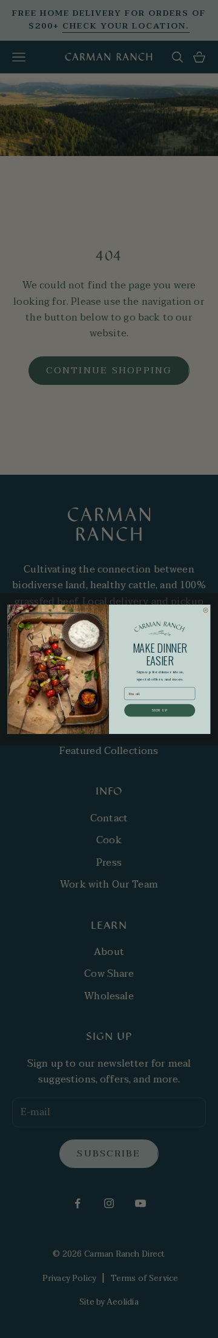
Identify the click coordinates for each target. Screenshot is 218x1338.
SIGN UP (160, 709)
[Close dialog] (205, 609)
